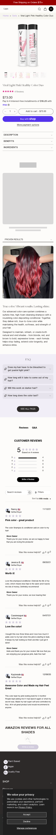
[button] (35, 111)
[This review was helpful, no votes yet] (43, 552)
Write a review (28, 747)
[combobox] (41, 499)
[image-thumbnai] (6, 75)
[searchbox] (16, 492)
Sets (14, 16)
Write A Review (28, 479)
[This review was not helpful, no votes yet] (48, 552)
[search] (39, 9)
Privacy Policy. (25, 808)
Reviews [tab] (23, 428)
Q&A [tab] (34, 428)
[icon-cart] (45, 9)
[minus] (5, 111)
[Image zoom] (28, 45)
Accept (26, 815)
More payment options (28, 125)
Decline (26, 822)
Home (6, 16)
